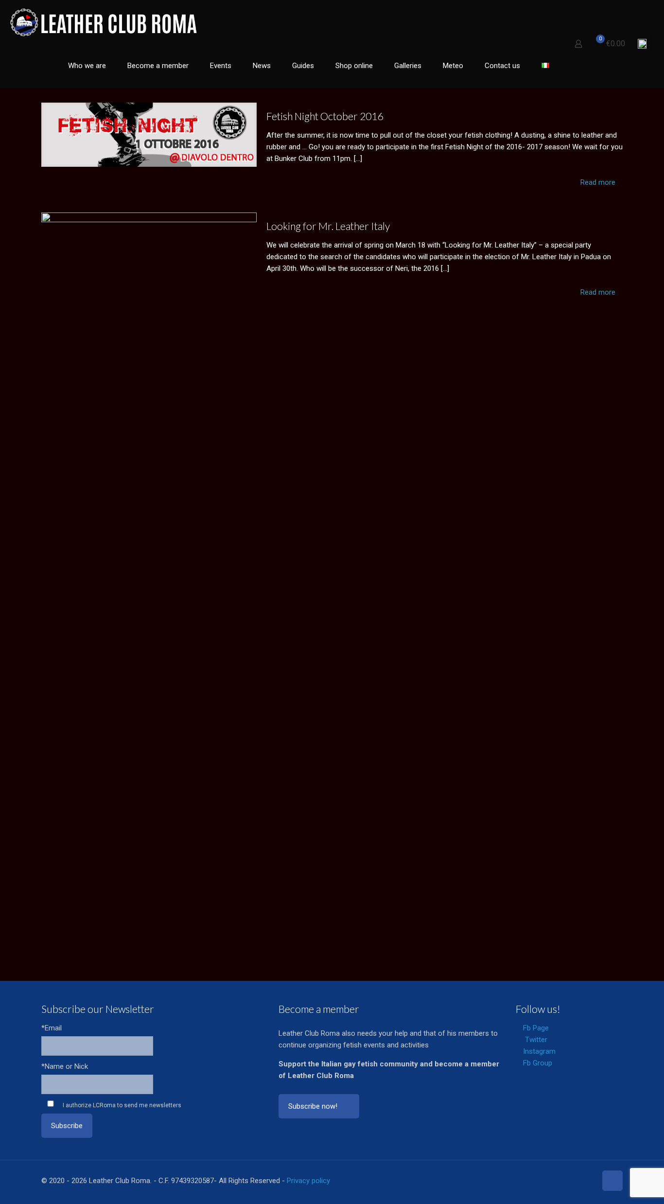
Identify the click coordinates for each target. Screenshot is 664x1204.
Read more (597, 182)
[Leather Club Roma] (105, 22)
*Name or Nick (64, 1066)
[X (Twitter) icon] (548, 1180)
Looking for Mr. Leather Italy (328, 226)
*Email (51, 1028)
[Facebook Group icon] (578, 1180)
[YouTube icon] (558, 1180)
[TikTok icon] (589, 1180)
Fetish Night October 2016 (324, 116)
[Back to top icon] (612, 1180)
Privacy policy (308, 1180)
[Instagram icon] (568, 1180)
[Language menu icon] (642, 44)
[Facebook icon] (538, 1180)
